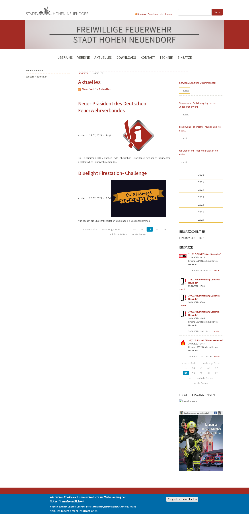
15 (134, 229)
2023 (201, 197)
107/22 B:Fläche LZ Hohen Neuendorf (205, 340)
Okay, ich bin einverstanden (182, 499)
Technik (166, 57)
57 (216, 368)
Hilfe (161, 14)
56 (208, 368)
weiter (216, 270)
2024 (201, 189)
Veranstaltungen (34, 70)
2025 (201, 182)
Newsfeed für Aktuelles (96, 89)
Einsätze (185, 57)
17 (149, 229)
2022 (201, 204)
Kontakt (168, 14)
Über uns (65, 57)
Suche (217, 12)
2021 (201, 212)
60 (201, 373)
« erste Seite (90, 229)
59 (193, 373)
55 (201, 368)
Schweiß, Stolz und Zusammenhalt (197, 82)
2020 (201, 219)
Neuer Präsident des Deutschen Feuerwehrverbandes (112, 106)
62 (216, 373)
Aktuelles (103, 57)
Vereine (83, 57)
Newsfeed (142, 14)
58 (185, 373)
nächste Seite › (118, 234)
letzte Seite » (139, 234)
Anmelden (153, 14)
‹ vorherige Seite (111, 229)
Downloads (126, 57)
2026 (201, 174)
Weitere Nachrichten (36, 76)
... (185, 90)
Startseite (83, 73)
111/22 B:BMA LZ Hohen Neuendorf (204, 254)
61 (208, 373)
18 (157, 229)
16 (142, 229)
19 (165, 229)
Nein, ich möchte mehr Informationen (74, 511)
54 (193, 368)
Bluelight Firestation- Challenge (112, 173)
